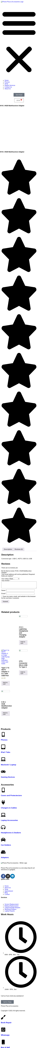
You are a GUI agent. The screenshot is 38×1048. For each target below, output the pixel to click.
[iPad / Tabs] (3, 747)
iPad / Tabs (5, 752)
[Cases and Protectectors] (3, 790)
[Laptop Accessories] (3, 815)
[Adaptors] (3, 852)
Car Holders (6, 845)
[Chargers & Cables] (3, 802)
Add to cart (22, 642)
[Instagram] (8, 876)
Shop (6, 84)
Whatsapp (5, 1035)
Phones (7, 82)
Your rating (5, 579)
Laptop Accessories (9, 820)
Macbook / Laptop (8, 765)
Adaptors (5, 857)
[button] (19, 41)
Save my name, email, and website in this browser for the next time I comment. (18, 597)
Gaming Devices (8, 777)
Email (3, 593)
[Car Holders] (3, 839)
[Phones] (3, 734)
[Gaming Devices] (3, 771)
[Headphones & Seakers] (3, 827)
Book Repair (6, 1023)
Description (8, 549)
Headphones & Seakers (11, 833)
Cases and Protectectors (11, 795)
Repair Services (10, 85)
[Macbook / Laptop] (3, 759)
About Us (8, 89)
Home (7, 80)
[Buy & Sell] (3, 1042)
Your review (5, 580)
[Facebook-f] (3, 876)
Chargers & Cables (9, 808)
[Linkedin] (12, 876)
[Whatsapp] (3, 1029)
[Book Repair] (3, 1017)
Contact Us (8, 87)
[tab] (8, 549)
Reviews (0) (19, 549)
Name (3, 590)
